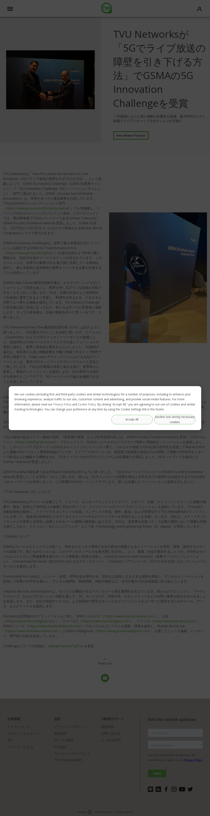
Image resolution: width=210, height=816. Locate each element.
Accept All (132, 419)
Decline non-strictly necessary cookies (175, 419)
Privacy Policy (62, 404)
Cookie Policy (87, 404)
